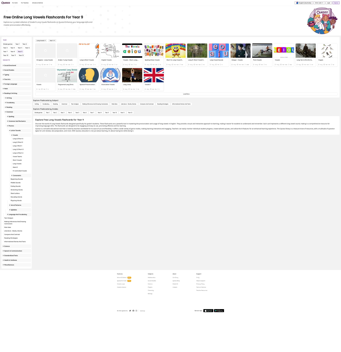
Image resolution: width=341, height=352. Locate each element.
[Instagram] (136, 310)
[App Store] (208, 310)
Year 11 (13, 55)
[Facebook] (133, 310)
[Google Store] (219, 310)
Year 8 (13, 51)
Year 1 (18, 44)
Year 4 (13, 48)
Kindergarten (7, 44)
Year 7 (5, 51)
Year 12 (21, 55)
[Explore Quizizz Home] (5, 3)
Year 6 (27, 48)
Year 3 (5, 48)
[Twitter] (130, 310)
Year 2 (25, 44)
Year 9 (20, 51)
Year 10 (5, 55)
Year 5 (20, 48)
